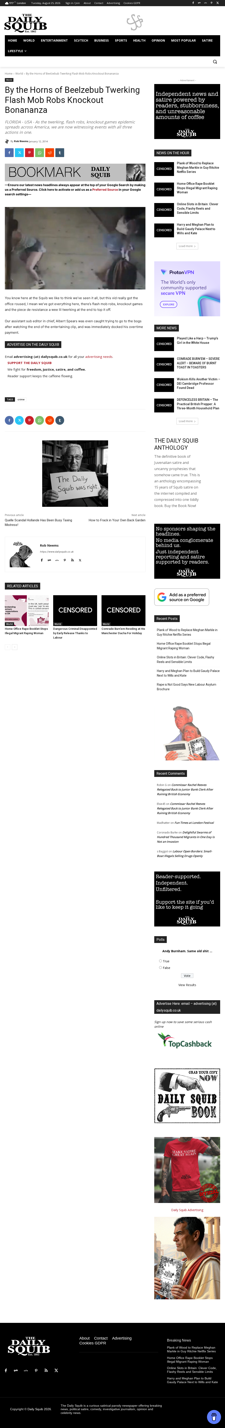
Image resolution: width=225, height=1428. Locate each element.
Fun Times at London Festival (194, 823)
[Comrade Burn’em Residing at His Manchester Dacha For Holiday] (123, 610)
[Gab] (199, 3)
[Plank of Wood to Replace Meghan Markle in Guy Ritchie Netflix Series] (164, 169)
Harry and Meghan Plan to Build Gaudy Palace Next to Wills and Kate (196, 229)
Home (9, 73)
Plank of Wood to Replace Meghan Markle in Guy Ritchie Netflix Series (198, 167)
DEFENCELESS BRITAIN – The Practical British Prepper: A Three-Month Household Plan (198, 404)
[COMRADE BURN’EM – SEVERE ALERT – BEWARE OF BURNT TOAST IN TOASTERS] (164, 365)
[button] (215, 61)
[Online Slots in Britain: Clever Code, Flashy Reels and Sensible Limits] (164, 210)
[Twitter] (217, 3)
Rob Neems (21, 141)
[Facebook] (193, 3)
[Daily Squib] (8, 141)
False (166, 968)
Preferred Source (105, 189)
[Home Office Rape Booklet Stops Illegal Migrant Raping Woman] (27, 610)
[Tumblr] (59, 152)
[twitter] (80, 559)
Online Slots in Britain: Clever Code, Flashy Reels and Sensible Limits (197, 208)
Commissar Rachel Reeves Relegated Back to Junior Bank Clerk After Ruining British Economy (185, 789)
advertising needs (98, 356)
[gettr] (57, 559)
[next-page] (14, 647)
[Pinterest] (211, 3)
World (19, 73)
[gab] (49, 559)
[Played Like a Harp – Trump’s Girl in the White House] (164, 344)
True (166, 961)
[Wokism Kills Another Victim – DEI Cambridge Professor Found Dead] (164, 385)
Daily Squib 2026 (39, 1409)
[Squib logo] (30, 23)
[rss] (72, 559)
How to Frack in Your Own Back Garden (117, 520)
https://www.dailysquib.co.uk (57, 551)
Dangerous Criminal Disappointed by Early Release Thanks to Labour (75, 633)
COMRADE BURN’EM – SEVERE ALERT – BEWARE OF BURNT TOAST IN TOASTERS (198, 363)
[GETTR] (205, 3)
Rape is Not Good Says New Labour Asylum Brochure (186, 687)
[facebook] (41, 559)
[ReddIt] (49, 152)
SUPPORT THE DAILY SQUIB (29, 363)
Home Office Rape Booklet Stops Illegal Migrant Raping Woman (197, 188)
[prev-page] (7, 647)
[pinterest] (64, 559)
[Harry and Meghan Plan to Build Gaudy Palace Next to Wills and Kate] (164, 230)
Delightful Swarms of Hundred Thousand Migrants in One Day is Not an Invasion (185, 837)
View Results (187, 985)
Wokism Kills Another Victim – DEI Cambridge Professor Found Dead (198, 383)
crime (21, 399)
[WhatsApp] (39, 152)
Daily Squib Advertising (187, 1210)
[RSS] (46, 1371)
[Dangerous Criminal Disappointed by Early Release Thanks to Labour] (75, 610)
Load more (186, 246)
